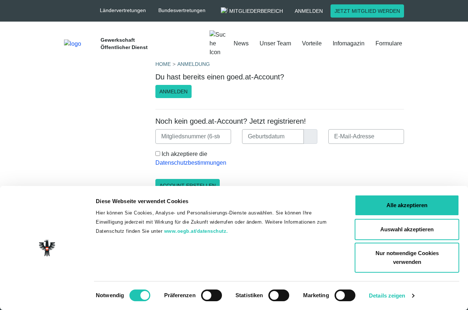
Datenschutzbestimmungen (190, 163)
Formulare (388, 43)
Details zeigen (387, 295)
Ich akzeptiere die (190, 158)
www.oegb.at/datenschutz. (196, 231)
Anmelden (309, 11)
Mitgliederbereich (256, 11)
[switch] (211, 295)
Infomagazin (349, 43)
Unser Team (275, 43)
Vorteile (312, 43)
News (241, 43)
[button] (126, 10)
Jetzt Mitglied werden (367, 11)
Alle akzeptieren (406, 205)
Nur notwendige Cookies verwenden (407, 257)
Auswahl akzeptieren (407, 229)
